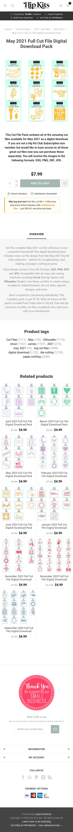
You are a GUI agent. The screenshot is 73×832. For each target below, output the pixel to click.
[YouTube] (30, 777)
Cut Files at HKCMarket (51, 18)
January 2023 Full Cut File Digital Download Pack (54, 528)
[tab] (36, 234)
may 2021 (19, 348)
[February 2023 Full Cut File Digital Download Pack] (54, 452)
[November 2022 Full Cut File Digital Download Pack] (54, 555)
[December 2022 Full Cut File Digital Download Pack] (19, 555)
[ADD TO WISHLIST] (65, 183)
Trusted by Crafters (27, 14)
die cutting (47, 352)
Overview (36, 234)
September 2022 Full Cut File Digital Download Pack (18, 631)
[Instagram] (43, 777)
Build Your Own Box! (23, 18)
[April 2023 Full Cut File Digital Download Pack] (19, 400)
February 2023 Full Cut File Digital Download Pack (54, 476)
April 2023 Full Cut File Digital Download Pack (18, 423)
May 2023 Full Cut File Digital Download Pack (18, 474)
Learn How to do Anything (36, 821)
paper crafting (32, 356)
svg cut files (41, 348)
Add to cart (40, 183)
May (31, 339)
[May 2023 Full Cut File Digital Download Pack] (19, 452)
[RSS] (50, 777)
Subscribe (55, 729)
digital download (19, 352)
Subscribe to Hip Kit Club (44, 303)
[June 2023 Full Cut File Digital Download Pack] (19, 503)
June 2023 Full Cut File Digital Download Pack (18, 526)
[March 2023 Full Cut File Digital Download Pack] (54, 400)
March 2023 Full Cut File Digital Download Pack (54, 423)
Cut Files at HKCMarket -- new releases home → (37, 825)
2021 (50, 344)
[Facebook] (23, 777)
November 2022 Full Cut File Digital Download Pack (54, 579)
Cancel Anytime (55, 14)
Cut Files (11, 339)
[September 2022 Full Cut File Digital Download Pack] (19, 607)
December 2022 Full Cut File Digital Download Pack (19, 579)
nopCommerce (43, 814)
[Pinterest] (36, 777)
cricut (13, 344)
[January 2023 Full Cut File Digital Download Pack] (54, 503)
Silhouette (49, 339)
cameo (32, 344)
